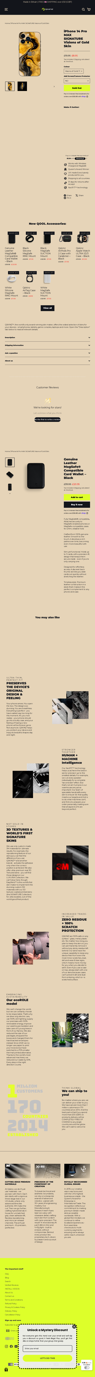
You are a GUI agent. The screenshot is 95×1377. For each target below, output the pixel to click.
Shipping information (14, 345)
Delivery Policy (11, 1311)
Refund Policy (10, 1303)
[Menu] (91, 1361)
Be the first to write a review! (47, 419)
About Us (9, 1292)
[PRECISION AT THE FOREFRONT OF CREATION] (47, 1171)
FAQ (7, 1274)
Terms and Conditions (14, 1300)
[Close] (74, 1327)
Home (7, 23)
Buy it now (77, 504)
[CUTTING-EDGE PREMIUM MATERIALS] (18, 1171)
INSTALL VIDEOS (12, 1289)
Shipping (77, 59)
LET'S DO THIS (47, 1358)
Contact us (9, 1296)
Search (8, 1281)
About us (9, 361)
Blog (7, 1278)
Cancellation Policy (12, 1315)
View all (47, 308)
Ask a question (11, 353)
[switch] (86, 1367)
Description (10, 337)
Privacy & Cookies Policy (15, 1307)
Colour (67, 67)
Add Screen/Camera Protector (77, 76)
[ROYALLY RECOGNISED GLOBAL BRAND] (77, 1171)
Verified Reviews (12, 1285)
